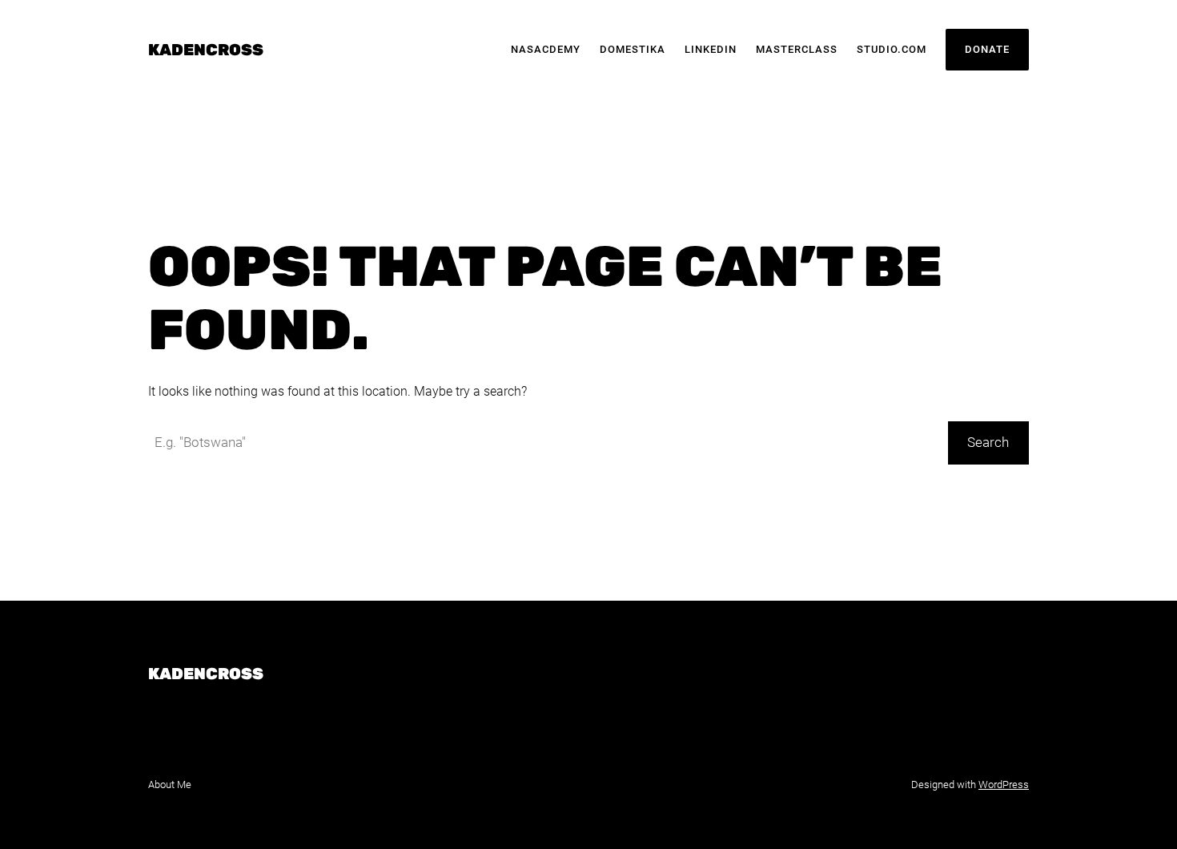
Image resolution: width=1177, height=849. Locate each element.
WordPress (1003, 785)
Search (988, 442)
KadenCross (205, 49)
